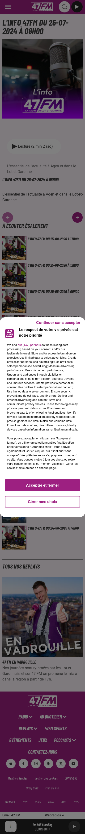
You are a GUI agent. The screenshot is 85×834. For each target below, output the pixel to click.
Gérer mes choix (42, 501)
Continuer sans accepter (58, 322)
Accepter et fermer (42, 485)
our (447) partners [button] (29, 345)
